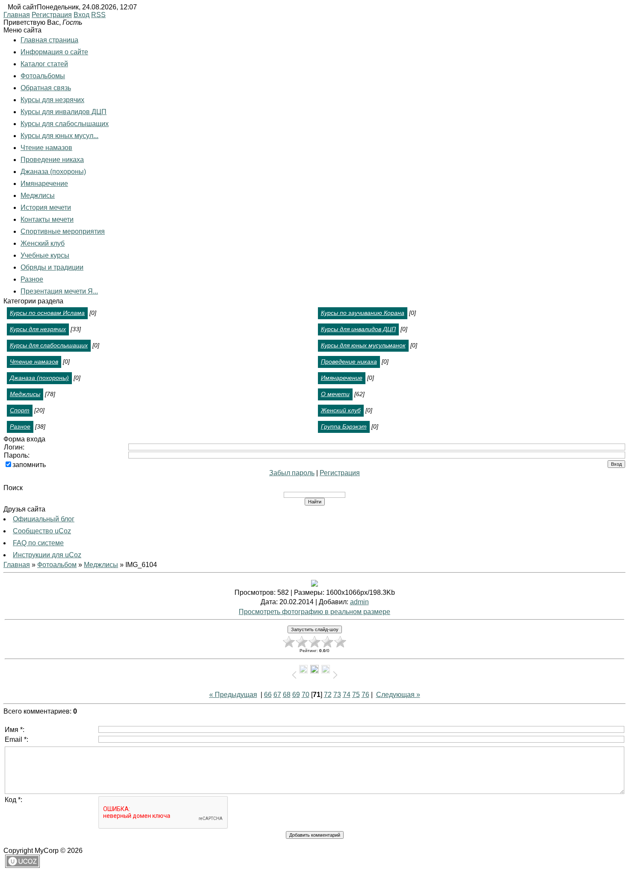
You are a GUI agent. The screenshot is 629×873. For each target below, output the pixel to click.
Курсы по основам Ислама (47, 312)
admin (359, 602)
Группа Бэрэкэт (344, 426)
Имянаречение (341, 377)
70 (305, 694)
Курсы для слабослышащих (49, 345)
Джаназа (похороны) (39, 377)
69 (296, 694)
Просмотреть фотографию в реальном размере (314, 611)
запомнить (29, 464)
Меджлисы (25, 394)
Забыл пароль (291, 472)
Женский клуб (341, 410)
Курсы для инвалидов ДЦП (358, 329)
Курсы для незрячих (38, 329)
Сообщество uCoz (42, 531)
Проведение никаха (349, 361)
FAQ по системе (38, 543)
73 (337, 694)
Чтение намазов (34, 361)
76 (365, 694)
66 (268, 694)
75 (356, 694)
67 (277, 694)
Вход (81, 14)
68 (287, 694)
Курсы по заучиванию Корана (362, 312)
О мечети (335, 394)
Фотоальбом (57, 564)
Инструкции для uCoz (47, 554)
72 (328, 694)
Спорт (20, 410)
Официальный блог (43, 519)
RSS (98, 14)
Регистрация (52, 14)
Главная (16, 14)
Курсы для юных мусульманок (363, 345)
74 (346, 694)
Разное (20, 426)
